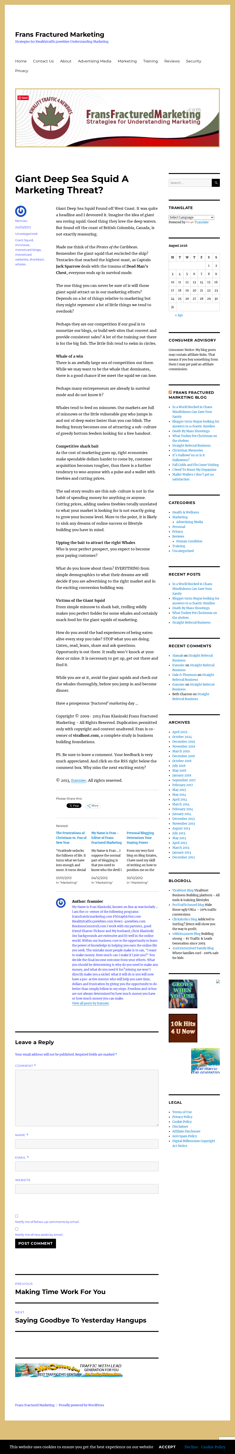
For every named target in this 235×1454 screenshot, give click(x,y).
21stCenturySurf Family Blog (193, 948)
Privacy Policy (182, 1117)
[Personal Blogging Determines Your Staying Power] (144, 858)
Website (23, 1180)
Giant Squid (24, 240)
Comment (25, 1066)
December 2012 (183, 857)
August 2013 (181, 828)
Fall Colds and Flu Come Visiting (195, 465)
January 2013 (181, 852)
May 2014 (179, 795)
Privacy (21, 71)
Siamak (177, 656)
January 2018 (181, 775)
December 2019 (183, 742)
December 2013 (183, 819)
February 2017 (182, 785)
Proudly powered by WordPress (81, 1405)
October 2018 (181, 761)
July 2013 (178, 833)
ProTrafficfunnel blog (188, 905)
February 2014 (182, 809)
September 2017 (184, 780)
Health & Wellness (185, 512)
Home (21, 61)
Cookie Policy (213, 1447)
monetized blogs (28, 250)
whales (20, 264)
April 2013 (179, 843)
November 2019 (183, 746)
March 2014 (181, 804)
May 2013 (179, 838)
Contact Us (43, 61)
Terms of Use (182, 1112)
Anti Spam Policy (184, 1136)
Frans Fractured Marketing (59, 34)
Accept (167, 1447)
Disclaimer (180, 1127)
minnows (22, 245)
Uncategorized (26, 233)
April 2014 (179, 799)
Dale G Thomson (184, 675)
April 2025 (179, 732)
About (66, 61)
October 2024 (182, 737)
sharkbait (37, 259)
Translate (202, 222)
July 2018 (178, 766)
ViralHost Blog (183, 890)
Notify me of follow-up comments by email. (47, 1222)
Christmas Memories (187, 450)
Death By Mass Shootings (191, 431)
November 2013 (183, 824)
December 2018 (183, 756)
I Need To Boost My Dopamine (194, 470)
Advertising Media (94, 61)
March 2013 (180, 848)
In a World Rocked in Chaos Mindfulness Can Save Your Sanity (192, 412)
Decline (191, 1447)
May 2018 (179, 771)
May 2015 (179, 790)
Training (150, 61)
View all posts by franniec (90, 1003)
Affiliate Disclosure (186, 1131)
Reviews (172, 61)
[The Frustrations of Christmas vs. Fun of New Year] (73, 858)
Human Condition (189, 541)
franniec (78, 780)
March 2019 (181, 751)
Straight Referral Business (191, 446)
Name (21, 1135)
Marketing (127, 61)
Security (193, 61)
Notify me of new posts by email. (39, 1234)
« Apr (179, 315)
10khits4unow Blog (186, 934)
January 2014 (181, 814)
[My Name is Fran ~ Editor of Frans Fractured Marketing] (109, 858)
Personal (178, 527)
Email (22, 1158)
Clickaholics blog (184, 919)
